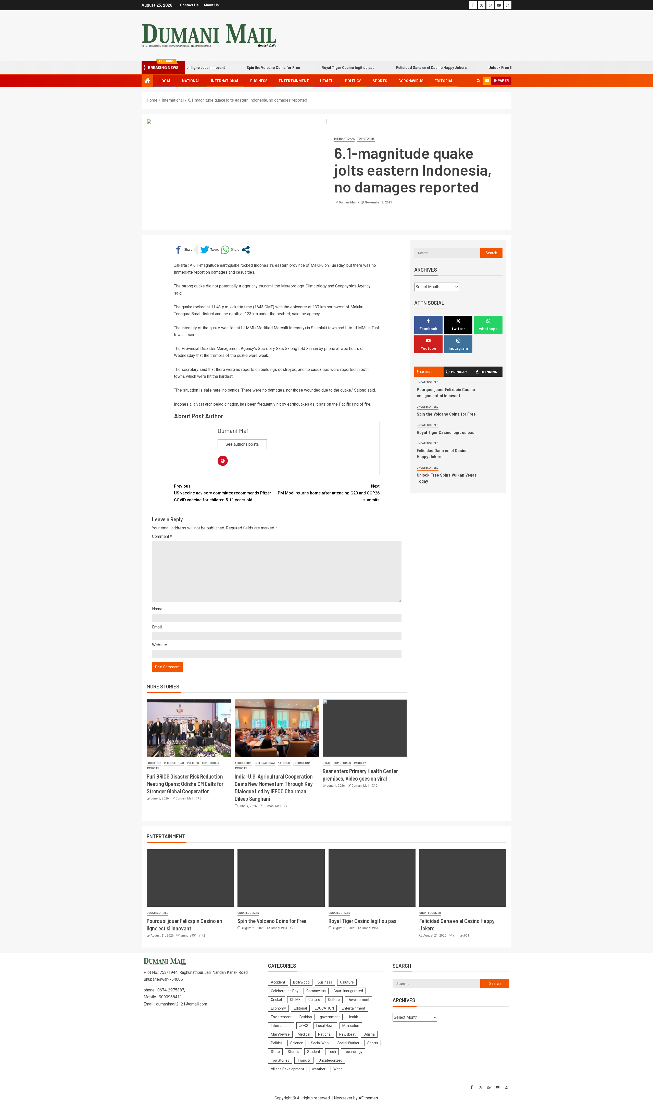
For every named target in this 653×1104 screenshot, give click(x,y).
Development (358, 1000)
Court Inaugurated (348, 991)
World (338, 1069)
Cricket (276, 1000)
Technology (301, 763)
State (327, 763)
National (191, 81)
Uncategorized (427, 382)
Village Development (287, 1069)
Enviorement (281, 1017)
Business (259, 81)
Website (159, 644)
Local (165, 81)
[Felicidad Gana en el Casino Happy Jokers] (462, 878)
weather (318, 1069)
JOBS (303, 1026)
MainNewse (280, 1034)
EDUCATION (154, 763)
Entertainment (294, 81)
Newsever (343, 1098)
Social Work (320, 1043)
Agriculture (243, 763)
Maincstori (350, 1026)
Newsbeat (347, 1034)
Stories (293, 1052)
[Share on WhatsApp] (230, 249)
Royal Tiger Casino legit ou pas (327, 68)
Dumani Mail (348, 202)
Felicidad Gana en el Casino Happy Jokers (410, 68)
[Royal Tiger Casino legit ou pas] (372, 878)
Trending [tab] (488, 371)
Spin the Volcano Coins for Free (252, 68)
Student (313, 1052)
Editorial (444, 81)
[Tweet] (209, 249)
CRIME (295, 1000)
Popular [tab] (459, 371)
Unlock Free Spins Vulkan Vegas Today (500, 68)
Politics (353, 81)
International (225, 81)
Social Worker (348, 1043)
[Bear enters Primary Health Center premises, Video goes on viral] (365, 728)
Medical (304, 1034)
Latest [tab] (426, 371)
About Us (211, 5)
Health (327, 81)
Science (296, 1043)
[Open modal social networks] (245, 249)
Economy (278, 1008)
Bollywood (301, 982)
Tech (332, 1052)
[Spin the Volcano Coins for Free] (280, 878)
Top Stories (366, 138)
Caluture (347, 982)
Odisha (369, 1034)
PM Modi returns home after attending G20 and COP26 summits (329, 493)
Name (157, 608)
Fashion (305, 1017)
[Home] (147, 81)
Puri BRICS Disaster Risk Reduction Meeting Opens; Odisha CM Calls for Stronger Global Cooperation (185, 784)
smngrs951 (188, 935)
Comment (162, 536)
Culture (314, 1000)
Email (157, 627)
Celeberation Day (284, 991)
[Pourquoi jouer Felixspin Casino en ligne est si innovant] (190, 878)
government (330, 1017)
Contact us (189, 5)
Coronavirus (410, 81)
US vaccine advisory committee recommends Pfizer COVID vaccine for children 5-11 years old (222, 493)
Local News (325, 1026)
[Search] (478, 81)
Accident (278, 982)
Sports (380, 81)
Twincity (153, 768)
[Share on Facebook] (183, 249)
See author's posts (242, 444)
